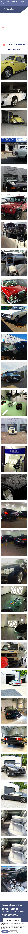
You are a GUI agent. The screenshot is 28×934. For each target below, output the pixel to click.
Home (2, 27)
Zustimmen (5, 931)
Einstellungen (4, 928)
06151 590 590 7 (12, 2)
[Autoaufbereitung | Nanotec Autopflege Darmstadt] (10, 9)
